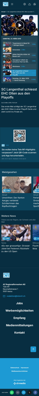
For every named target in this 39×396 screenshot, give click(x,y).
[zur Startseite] (5, 4)
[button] (18, 392)
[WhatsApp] (12, 392)
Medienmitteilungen (19, 325)
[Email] (24, 392)
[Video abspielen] (19, 25)
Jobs (19, 303)
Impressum (25, 367)
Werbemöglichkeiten (20, 310)
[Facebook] (35, 392)
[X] (30, 392)
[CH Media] (20, 383)
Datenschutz (14, 367)
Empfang (20, 318)
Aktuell (3, 11)
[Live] (24, 4)
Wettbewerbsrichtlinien (19, 371)
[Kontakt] (34, 4)
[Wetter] (30, 4)
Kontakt (19, 332)
